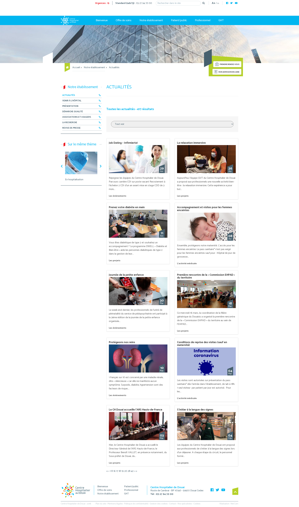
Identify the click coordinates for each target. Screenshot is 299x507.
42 (132, 471)
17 (117, 471)
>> (136, 471)
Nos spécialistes (185, 504)
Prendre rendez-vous (229, 64)
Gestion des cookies (159, 504)
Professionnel (202, 20)
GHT (221, 20)
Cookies (196, 504)
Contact (172, 504)
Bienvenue (102, 20)
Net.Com (234, 504)
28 (129, 471)
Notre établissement (151, 20)
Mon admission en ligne (228, 72)
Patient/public (179, 20)
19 (122, 471)
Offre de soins (123, 20)
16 (114, 471)
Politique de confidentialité (136, 504)
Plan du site (101, 504)
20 (125, 471)
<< (107, 471)
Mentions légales (115, 504)
